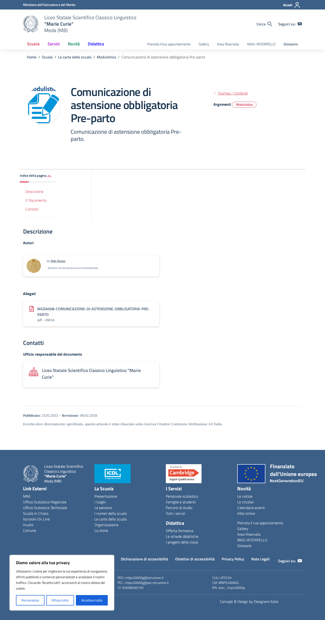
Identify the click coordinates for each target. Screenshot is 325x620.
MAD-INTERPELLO (261, 44)
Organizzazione (106, 525)
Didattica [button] (96, 44)
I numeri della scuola (110, 513)
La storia (101, 530)
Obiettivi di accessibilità (195, 559)
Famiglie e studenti (181, 502)
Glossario (291, 44)
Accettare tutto (91, 600)
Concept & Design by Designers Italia (249, 601)
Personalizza (30, 600)
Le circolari (245, 502)
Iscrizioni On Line (36, 519)
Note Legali (260, 559)
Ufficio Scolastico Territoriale (45, 507)
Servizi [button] (54, 44)
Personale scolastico (182, 496)
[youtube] (300, 24)
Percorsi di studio (179, 507)
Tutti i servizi (175, 513)
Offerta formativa (179, 531)
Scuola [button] (33, 44)
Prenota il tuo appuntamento (169, 44)
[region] (62, 582)
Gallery (204, 44)
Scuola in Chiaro (35, 513)
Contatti (32, 209)
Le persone (103, 507)
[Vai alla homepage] (30, 24)
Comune (29, 530)
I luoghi (100, 502)
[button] (38, 175)
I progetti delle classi (182, 542)
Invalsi (28, 525)
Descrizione (34, 191)
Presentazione (105, 496)
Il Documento (36, 200)
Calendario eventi (251, 507)
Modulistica (244, 104)
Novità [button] (74, 44)
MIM (26, 496)
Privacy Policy (233, 559)
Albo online (246, 513)
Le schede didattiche (182, 536)
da (49, 260)
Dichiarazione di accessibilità (144, 559)
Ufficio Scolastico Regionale (44, 502)
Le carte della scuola (110, 519)
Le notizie (244, 496)
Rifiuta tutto (60, 600)
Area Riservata (228, 44)
